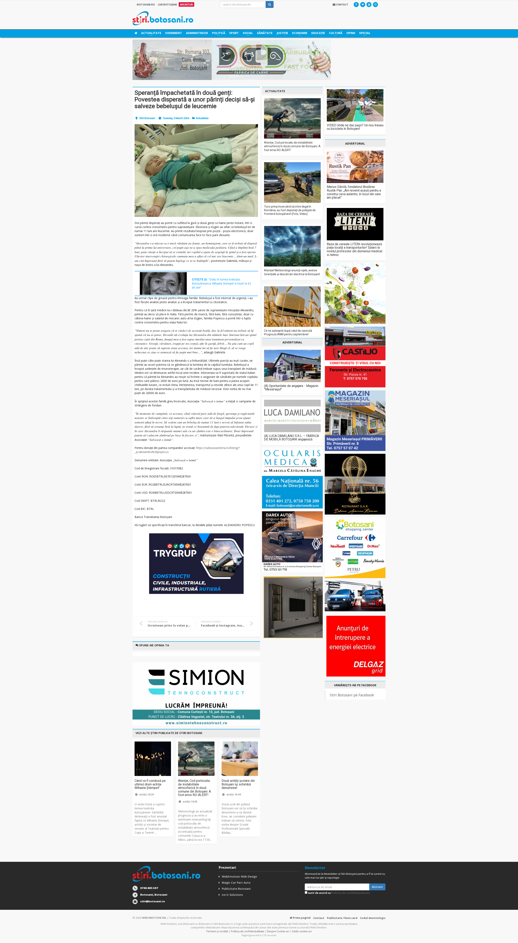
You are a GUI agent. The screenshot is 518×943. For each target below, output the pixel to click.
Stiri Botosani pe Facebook (352, 695)
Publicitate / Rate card (342, 918)
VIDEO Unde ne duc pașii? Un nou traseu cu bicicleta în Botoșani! (355, 127)
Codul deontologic (372, 918)
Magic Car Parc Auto (236, 882)
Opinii (350, 33)
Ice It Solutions (232, 895)
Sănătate (265, 33)
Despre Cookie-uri (278, 931)
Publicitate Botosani (236, 889)
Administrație (197, 33)
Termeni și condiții (217, 931)
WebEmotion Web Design (239, 876)
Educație (318, 33)
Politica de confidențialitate (350, 893)
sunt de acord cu (338, 893)
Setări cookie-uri (302, 931)
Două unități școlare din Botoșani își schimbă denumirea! (238, 784)
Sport (234, 33)
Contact (318, 918)
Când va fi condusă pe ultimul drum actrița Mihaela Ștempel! (150, 784)
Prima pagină (301, 918)
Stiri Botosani (147, 118)
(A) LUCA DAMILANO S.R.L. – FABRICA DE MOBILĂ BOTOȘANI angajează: (291, 437)
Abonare (377, 887)
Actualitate (202, 118)
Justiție (282, 33)
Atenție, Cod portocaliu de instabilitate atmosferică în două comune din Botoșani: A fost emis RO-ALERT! (194, 788)
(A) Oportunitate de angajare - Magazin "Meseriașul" (291, 387)
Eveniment (173, 33)
